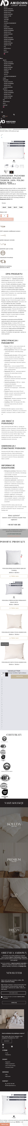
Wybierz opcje (4, 1124)
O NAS (5, 25)
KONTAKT (6, 52)
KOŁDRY (6, 35)
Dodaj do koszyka (8, 219)
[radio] (4, 207)
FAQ (5, 46)
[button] (14, 58)
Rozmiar (4, 203)
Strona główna (3, 129)
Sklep (5, 7)
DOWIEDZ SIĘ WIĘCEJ (14, 536)
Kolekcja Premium (8, 10)
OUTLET (6, 21)
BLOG (5, 50)
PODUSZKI (6, 26)
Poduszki (10, 129)
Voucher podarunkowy (10, 23)
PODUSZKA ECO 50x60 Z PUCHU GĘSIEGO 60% (14, 632)
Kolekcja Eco (7, 12)
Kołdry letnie (7, 16)
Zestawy (6, 19)
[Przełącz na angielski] (15, 53)
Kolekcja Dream (8, 14)
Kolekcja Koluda (8, 8)
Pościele (6, 17)
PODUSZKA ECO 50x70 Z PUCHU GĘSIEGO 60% (14, 662)
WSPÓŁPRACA (7, 48)
